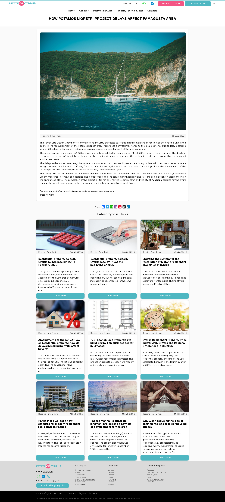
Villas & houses (80, 477)
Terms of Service (130, 498)
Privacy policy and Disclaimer (83, 493)
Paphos (111, 475)
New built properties (82, 470)
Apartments (80, 475)
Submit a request (171, 3)
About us (84, 11)
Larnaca (111, 472)
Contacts (152, 11)
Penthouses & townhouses (85, 479)
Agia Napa (112, 479)
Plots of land (80, 484)
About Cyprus (152, 475)
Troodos (111, 484)
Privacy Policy (117, 498)
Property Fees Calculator (130, 11)
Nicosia (110, 477)
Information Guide (102, 11)
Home (71, 11)
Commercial (80, 482)
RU (215, 3)
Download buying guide (52, 485)
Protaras (111, 482)
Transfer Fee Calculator (155, 479)
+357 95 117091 (130, 3)
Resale (77, 472)
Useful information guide (156, 472)
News (149, 477)
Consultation (198, 3)
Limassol (111, 470)
